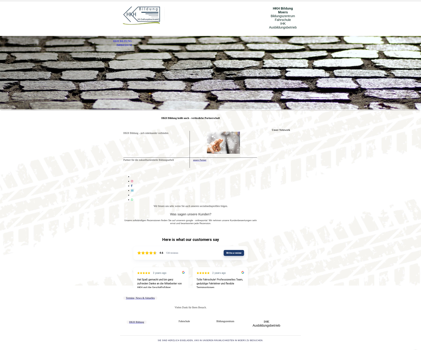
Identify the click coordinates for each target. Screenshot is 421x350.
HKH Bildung (122, 41)
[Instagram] (132, 181)
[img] (142, 16)
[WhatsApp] (132, 199)
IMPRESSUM (124, 45)
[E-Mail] (132, 190)
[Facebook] (131, 185)
